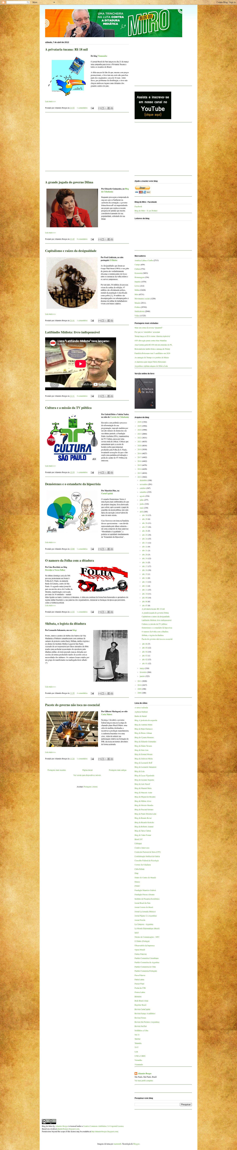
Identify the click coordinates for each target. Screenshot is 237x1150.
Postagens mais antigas (118, 770)
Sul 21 (137, 1034)
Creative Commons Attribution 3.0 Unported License (103, 1126)
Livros (137, 285)
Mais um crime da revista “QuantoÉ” (149, 327)
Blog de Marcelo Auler (143, 792)
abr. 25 (145, 534)
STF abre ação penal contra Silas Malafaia (151, 340)
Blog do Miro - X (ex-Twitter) (146, 210)
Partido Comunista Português (146, 971)
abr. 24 (145, 538)
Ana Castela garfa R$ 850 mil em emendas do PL (153, 344)
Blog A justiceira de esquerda (146, 720)
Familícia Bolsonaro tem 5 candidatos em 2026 (152, 353)
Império (138, 281)
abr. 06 (145, 643)
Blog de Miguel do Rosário (145, 796)
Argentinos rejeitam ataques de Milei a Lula (151, 366)
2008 (140, 692)
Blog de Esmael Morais (144, 754)
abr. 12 (145, 585)
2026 (140, 421)
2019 (140, 449)
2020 (140, 445)
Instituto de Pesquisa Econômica (147, 898)
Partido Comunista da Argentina (147, 962)
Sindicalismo (139, 311)
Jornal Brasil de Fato (142, 903)
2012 (140, 477)
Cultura (137, 269)
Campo (137, 264)
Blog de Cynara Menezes (144, 737)
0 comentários (82, 239)
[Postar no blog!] (102, 108)
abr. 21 (145, 550)
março (142, 668)
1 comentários (82, 107)
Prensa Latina (140, 992)
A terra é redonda (141, 707)
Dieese (137, 881)
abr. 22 (145, 546)
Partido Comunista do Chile (145, 966)
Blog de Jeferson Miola (144, 758)
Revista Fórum (140, 1017)
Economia (138, 273)
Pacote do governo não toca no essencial (72, 704)
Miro (136, 294)
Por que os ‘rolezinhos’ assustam (147, 332)
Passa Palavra (140, 975)
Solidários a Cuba (141, 1030)
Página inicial (87, 770)
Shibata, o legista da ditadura (65, 623)
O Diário (113, 260)
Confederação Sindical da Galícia (147, 856)
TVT (136, 1047)
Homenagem (139, 277)
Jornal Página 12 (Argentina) (146, 915)
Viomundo (102, 56)
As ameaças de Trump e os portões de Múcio (152, 357)
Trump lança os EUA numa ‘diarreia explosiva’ (152, 336)
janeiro (142, 676)
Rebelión (138, 996)
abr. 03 (145, 655)
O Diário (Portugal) (142, 941)
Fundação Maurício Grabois (145, 890)
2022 (140, 437)
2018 (140, 453)
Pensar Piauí (139, 983)
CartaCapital (106, 493)
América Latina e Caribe (144, 260)
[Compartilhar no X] (105, 108)
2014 (140, 469)
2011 (140, 681)
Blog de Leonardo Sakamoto (145, 767)
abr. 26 (145, 530)
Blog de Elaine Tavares (143, 746)
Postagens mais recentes (57, 770)
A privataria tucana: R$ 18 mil (66, 49)
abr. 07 (145, 605)
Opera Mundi (140, 949)
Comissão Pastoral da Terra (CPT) (148, 852)
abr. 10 (145, 593)
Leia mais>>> (50, 101)
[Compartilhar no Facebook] (108, 108)
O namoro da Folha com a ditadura (69, 560)
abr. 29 (145, 519)
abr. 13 (145, 581)
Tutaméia (138, 1043)
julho (142, 500)
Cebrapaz (138, 843)
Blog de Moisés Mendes (144, 805)
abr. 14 (145, 578)
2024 (140, 429)
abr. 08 (145, 601)
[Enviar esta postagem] (92, 107)
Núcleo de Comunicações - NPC (147, 937)
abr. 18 (145, 562)
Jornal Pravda (140, 920)
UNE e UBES (140, 1056)
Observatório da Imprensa (144, 945)
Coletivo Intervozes (142, 847)
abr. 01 (145, 663)
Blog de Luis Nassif (142, 784)
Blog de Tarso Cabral (143, 830)
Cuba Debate (139, 869)
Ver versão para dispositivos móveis (87, 775)
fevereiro (143, 672)
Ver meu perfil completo (144, 1080)
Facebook (138, 206)
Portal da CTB (140, 988)
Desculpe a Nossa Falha (54, 570)
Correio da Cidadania (119, 417)
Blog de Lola (139, 771)
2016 (140, 461)
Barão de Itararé (141, 716)
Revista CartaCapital (142, 1009)
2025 (140, 425)
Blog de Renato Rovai (143, 818)
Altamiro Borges (144, 1073)
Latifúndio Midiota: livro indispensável (72, 332)
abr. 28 (145, 523)
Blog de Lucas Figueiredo (144, 775)
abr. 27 (145, 527)
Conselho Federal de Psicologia (147, 860)
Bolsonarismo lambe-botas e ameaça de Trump (152, 349)
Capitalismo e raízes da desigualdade (70, 250)
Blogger (136, 1143)
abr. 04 (145, 651)
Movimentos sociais (142, 298)
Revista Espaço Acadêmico (145, 1013)
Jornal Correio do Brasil (144, 907)
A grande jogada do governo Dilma (69, 182)
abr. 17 (145, 566)
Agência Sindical (141, 711)
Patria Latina (139, 979)
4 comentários (82, 693)
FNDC (137, 886)
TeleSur (137, 1038)
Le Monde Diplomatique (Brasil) (147, 928)
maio (142, 507)
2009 (140, 689)
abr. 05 (145, 647)
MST (137, 932)
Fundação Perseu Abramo (144, 894)
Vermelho (138, 1060)
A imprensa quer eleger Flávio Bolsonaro (150, 361)
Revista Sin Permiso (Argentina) (147, 1022)
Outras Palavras (141, 954)
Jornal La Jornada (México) (145, 911)
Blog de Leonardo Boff (143, 762)
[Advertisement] (87, 143)
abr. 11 (145, 589)
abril (142, 511)
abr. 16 (145, 570)
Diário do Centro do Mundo (145, 877)
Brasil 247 (139, 839)
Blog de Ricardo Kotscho (144, 822)
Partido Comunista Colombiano (147, 958)
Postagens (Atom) (91, 786)
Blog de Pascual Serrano (144, 809)
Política (137, 307)
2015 (140, 465)
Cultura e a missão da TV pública (68, 407)
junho (142, 504)
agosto (142, 496)
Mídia (137, 290)
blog (74, 630)
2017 (140, 457)
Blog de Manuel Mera (143, 788)
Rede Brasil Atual (141, 1000)
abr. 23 (145, 542)
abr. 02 (145, 659)
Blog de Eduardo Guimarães (145, 741)
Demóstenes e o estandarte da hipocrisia (73, 484)
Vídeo (137, 315)
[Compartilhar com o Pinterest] (112, 108)
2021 (140, 441)
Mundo (137, 303)
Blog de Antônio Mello (143, 724)
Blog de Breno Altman (143, 733)
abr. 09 (145, 597)
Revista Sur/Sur (141, 1026)
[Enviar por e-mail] (99, 108)
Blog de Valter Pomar (143, 835)
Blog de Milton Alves (143, 801)
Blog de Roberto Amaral (144, 826)
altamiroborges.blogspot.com (68, 1128)
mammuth (117, 1143)
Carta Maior (106, 714)
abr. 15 (145, 574)
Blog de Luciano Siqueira (144, 779)
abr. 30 (145, 515)
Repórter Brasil (140, 1005)
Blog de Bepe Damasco (144, 728)
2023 (140, 433)
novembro (144, 484)
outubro (143, 488)
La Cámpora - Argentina (144, 924)
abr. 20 (145, 554)
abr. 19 (145, 558)
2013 (140, 473)
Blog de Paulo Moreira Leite (145, 813)
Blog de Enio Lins (141, 750)
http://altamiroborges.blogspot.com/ (104, 1131)
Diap (136, 873)
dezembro (144, 480)
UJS (136, 1051)
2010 (140, 685)
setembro (143, 492)
